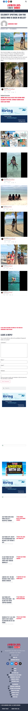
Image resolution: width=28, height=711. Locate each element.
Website (3, 370)
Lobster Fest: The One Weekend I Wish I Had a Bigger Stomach (8, 578)
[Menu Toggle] (14, 11)
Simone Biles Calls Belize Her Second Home (13, 97)
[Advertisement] (14, 310)
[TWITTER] (6, 2)
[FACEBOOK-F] (4, 2)
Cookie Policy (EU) (15, 708)
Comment (3, 342)
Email (2, 365)
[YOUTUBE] (9, 2)
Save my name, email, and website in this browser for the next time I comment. (14, 378)
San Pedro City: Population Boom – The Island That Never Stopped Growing (8, 599)
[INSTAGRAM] (11, 2)
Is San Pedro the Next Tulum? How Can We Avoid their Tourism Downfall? (8, 559)
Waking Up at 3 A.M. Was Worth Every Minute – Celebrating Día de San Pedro (8, 619)
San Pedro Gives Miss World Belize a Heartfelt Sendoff (8, 518)
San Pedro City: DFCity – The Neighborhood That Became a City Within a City (8, 539)
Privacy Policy (5, 708)
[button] (26, 1)
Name (2, 359)
